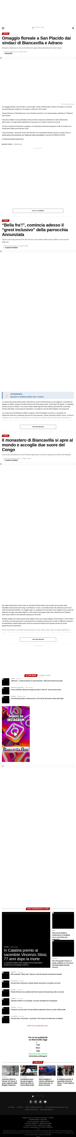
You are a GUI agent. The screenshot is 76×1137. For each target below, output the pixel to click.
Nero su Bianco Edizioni (34, 1107)
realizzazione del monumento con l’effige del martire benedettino (23, 135)
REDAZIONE (8, 53)
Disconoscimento (46, 1109)
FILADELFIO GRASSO (11, 247)
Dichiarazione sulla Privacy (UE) (56, 1107)
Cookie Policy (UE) (31, 1109)
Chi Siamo (11, 1107)
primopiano (18, 144)
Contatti (20, 1107)
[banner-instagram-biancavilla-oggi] (16, 761)
